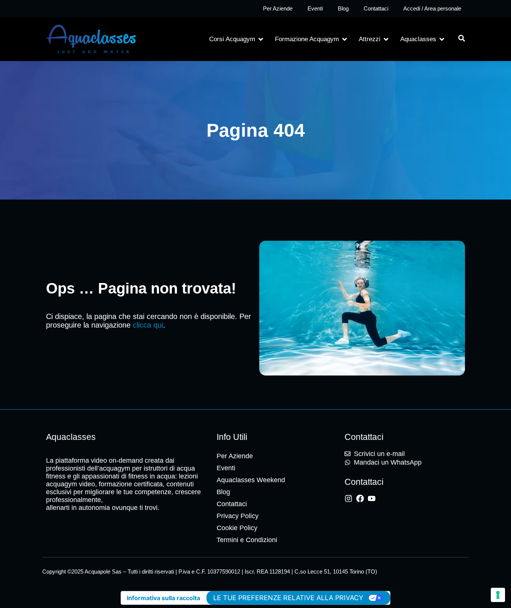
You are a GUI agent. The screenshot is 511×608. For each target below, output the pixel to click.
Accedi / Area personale (432, 8)
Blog (343, 8)
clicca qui (148, 325)
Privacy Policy (237, 516)
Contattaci (376, 8)
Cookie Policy (237, 528)
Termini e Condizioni (247, 540)
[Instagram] (348, 498)
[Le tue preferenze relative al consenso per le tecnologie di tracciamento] (498, 595)
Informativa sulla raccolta (163, 598)
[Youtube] (372, 498)
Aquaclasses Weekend (251, 480)
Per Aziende (278, 8)
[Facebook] (360, 498)
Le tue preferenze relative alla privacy (288, 598)
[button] (237, 39)
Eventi (315, 8)
